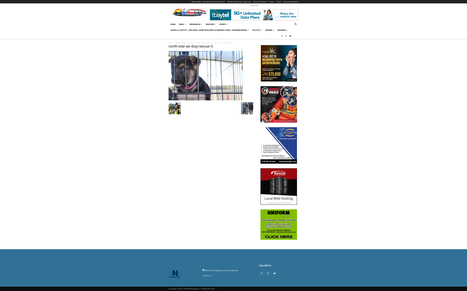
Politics (256, 30)
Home (172, 24)
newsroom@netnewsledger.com (225, 275)
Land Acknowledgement (290, 2)
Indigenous (194, 24)
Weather (210, 24)
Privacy (271, 2)
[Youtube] (290, 36)
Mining (268, 30)
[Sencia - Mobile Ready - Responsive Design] (278, 186)
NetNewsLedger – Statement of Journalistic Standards (208, 2)
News (181, 24)
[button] (295, 24)
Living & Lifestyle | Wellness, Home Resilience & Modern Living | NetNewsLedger (208, 30)
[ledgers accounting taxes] (278, 145)
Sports (223, 24)
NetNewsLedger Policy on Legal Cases (239, 2)
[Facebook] (282, 36)
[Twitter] (286, 36)
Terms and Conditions (260, 2)
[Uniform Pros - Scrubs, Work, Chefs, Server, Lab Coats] (278, 224)
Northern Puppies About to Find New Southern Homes (193, 43)
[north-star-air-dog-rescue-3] (206, 100)
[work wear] (278, 104)
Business (282, 30)
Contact (278, 2)
